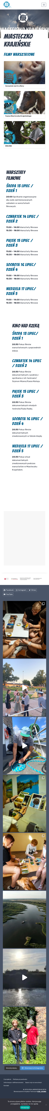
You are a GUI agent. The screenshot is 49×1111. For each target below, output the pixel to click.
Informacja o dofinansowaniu (13, 1082)
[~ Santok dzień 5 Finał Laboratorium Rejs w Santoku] (24, 803)
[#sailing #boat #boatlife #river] (24, 745)
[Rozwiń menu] (44, 5)
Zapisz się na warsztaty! (33, 1082)
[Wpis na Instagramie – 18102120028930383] (24, 1035)
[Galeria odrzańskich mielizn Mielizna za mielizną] (24, 919)
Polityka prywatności (20, 1079)
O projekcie (7, 1079)
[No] (46, 1105)
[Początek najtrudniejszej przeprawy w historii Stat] (24, 977)
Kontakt (6, 1085)
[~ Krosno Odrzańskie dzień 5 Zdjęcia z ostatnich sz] (24, 629)
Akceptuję (25, 1107)
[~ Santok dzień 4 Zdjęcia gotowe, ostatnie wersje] (24, 861)
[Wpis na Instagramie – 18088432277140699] (24, 687)
